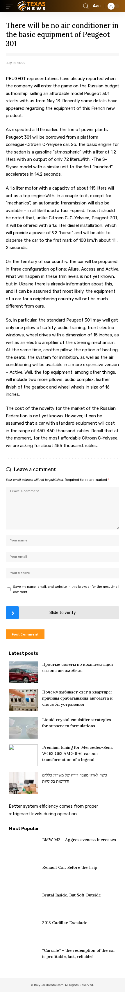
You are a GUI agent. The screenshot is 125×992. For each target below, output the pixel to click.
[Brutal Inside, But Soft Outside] (23, 903)
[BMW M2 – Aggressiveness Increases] (23, 848)
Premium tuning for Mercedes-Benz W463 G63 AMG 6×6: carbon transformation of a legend (77, 753)
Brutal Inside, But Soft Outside (71, 895)
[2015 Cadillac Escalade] (23, 931)
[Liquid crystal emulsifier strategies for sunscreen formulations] (23, 728)
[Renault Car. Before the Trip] (23, 875)
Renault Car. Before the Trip (69, 867)
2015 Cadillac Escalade (64, 922)
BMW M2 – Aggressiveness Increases (79, 839)
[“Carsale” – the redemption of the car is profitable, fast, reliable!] (23, 958)
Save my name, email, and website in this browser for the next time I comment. (66, 589)
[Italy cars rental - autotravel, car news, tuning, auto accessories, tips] (32, 6)
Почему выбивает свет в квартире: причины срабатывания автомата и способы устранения (77, 698)
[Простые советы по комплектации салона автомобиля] (23, 672)
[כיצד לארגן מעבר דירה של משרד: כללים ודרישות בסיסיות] (23, 783)
